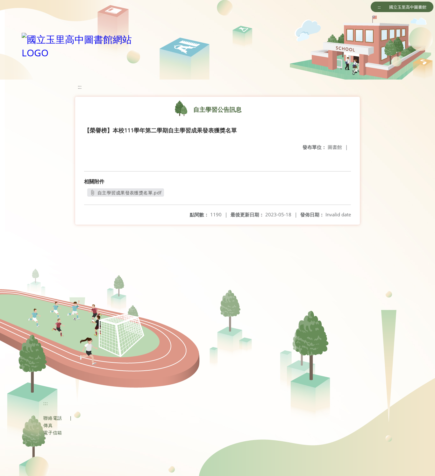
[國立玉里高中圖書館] (82, 44)
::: (379, 7)
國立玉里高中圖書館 (407, 7)
